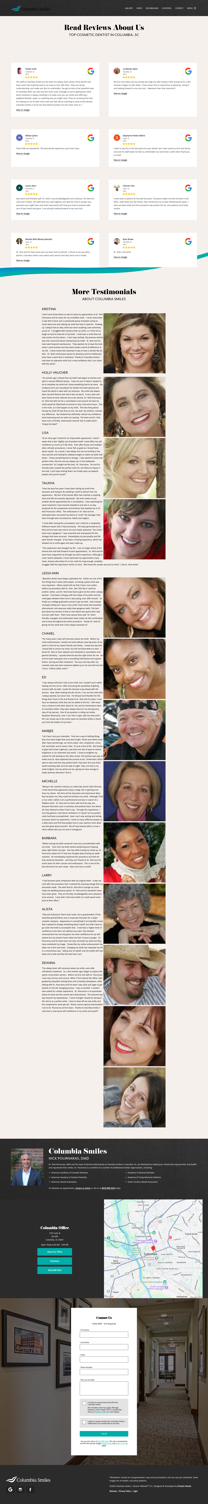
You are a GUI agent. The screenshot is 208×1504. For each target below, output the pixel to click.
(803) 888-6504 (108, 1188)
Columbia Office (55, 1228)
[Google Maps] (10, 1489)
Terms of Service (122, 1443)
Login (135, 1491)
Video (139, 8)
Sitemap (113, 1491)
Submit (104, 1434)
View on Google (23, 110)
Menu (190, 8)
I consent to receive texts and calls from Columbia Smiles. (105, 1407)
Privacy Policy (100, 1412)
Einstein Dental (184, 1486)
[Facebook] (30, 1489)
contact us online (82, 1188)
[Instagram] (20, 1489)
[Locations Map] (153, 1248)
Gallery (129, 8)
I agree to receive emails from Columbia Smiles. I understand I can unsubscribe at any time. (106, 1422)
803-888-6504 (103, 1441)
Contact (179, 8)
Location (166, 8)
